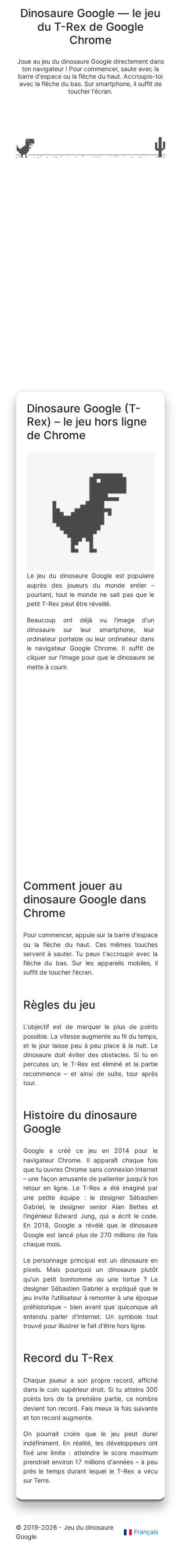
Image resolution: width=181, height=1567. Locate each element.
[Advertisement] (90, 278)
